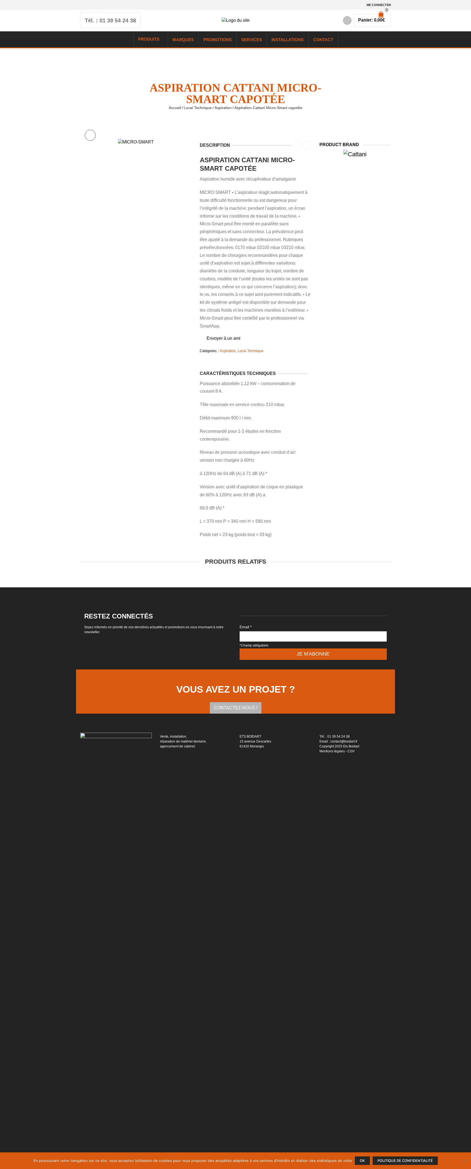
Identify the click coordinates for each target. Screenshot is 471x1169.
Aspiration (223, 108)
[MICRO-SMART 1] (136, 142)
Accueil (175, 108)
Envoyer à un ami (223, 338)
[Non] (464, 1161)
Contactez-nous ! (235, 707)
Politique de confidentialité (405, 1161)
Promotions (217, 39)
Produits (148, 39)
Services (251, 39)
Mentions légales (332, 751)
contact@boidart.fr (343, 741)
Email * (246, 627)
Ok (362, 1161)
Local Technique (198, 108)
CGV (351, 751)
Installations (287, 39)
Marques (183, 39)
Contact (323, 39)
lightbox (90, 135)
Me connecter (379, 5)
